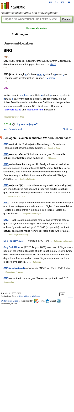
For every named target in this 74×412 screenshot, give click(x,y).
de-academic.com (13, 5)
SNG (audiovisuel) (14, 268)
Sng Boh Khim (11, 247)
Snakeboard (15, 129)
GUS (53, 64)
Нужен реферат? (27, 124)
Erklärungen (20, 34)
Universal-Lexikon (37, 28)
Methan (50, 78)
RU (50, 2)
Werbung (36, 296)
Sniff (65, 129)
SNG (6, 144)
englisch (24, 95)
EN (56, 2)
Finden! (66, 19)
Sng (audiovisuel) (13, 240)
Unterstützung (25, 296)
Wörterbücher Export (9, 301)
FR (69, 2)
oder (39, 74)
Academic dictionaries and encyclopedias (29, 13)
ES (62, 2)
